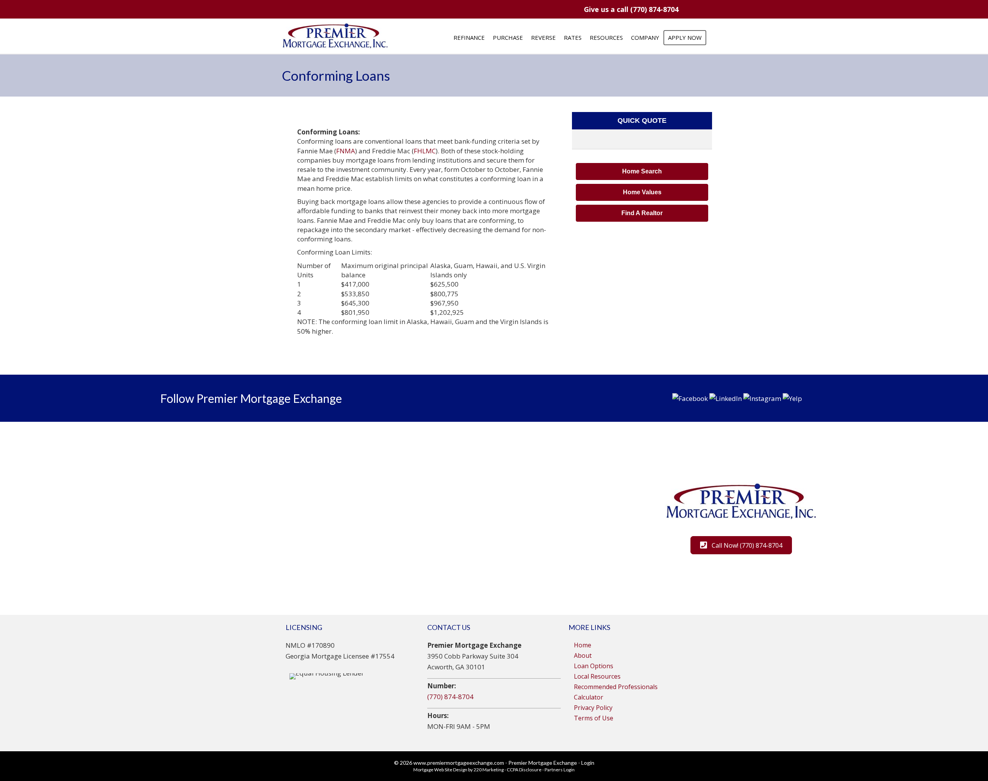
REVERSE (543, 37)
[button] (631, 9)
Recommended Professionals (616, 687)
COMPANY (645, 37)
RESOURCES (606, 37)
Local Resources (597, 676)
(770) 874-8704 (450, 696)
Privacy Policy (593, 707)
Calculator (588, 697)
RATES (573, 37)
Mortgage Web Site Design (440, 770)
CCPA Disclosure (524, 770)
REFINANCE (469, 37)
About (583, 655)
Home (582, 645)
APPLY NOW (685, 37)
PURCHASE (508, 37)
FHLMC (425, 150)
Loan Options (593, 666)
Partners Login (560, 770)
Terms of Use (593, 718)
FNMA (345, 150)
